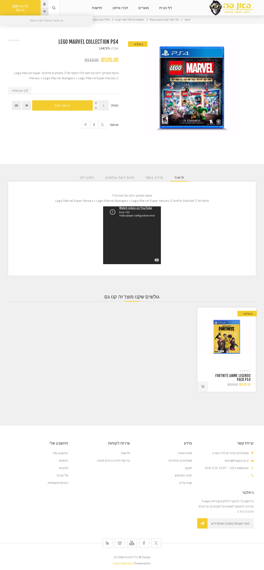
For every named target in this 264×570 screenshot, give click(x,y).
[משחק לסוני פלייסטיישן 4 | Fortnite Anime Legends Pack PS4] (227, 337)
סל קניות (21, 8)
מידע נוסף (154, 177)
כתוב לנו (87, 177)
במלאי (138, 44)
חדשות (125, 453)
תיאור (179, 177)
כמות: (114, 105)
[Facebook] (144, 543)
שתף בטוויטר (102, 125)
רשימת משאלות (58, 483)
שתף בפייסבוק (94, 125)
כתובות (63, 468)
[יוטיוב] (132, 543)
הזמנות (63, 460)
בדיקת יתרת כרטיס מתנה (113, 460)
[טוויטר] (156, 543)
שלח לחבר (16, 105)
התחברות (41, 4)
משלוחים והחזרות (180, 460)
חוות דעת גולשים (119, 177)
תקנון (188, 468)
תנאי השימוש (183, 475)
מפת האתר (184, 453)
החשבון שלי (60, 453)
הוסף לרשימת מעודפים (26, 105)
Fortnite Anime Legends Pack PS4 (233, 378)
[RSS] (107, 543)
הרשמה (202, 523)
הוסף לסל (62, 106)
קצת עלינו (185, 483)
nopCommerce (123, 563)
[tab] (179, 177)
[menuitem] (163, 453)
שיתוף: (114, 125)
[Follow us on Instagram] (120, 543)
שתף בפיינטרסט (86, 125)
